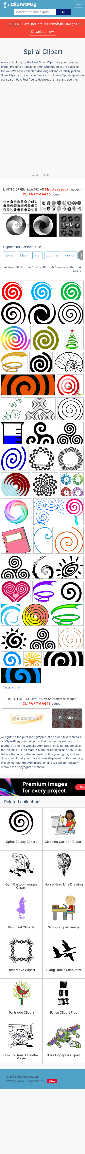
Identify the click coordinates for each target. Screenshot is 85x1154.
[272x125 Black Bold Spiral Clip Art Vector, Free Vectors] (63, 661)
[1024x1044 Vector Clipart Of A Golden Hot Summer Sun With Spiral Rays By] (32, 661)
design (70, 255)
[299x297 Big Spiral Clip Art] (70, 410)
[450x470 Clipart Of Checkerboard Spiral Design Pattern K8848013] (45, 486)
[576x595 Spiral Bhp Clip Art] (69, 542)
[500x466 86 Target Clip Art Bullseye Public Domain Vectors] (70, 387)
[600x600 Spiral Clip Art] (70, 314)
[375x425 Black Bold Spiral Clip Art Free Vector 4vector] (12, 435)
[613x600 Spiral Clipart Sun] (14, 640)
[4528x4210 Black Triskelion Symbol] (40, 435)
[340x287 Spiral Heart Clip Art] (15, 593)
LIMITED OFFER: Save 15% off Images (41, 189)
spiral (9, 255)
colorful (53, 255)
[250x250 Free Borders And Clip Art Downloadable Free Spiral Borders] (49, 514)
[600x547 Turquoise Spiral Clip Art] (11, 661)
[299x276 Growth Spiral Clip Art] (14, 364)
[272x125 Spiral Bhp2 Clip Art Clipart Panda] (28, 387)
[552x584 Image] (41, 364)
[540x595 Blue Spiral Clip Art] (13, 460)
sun (37, 255)
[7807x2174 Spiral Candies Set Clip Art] (42, 292)
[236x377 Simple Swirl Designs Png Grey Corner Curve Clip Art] (43, 542)
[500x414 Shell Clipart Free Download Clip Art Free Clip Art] (69, 364)
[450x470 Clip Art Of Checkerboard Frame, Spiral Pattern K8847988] (41, 460)
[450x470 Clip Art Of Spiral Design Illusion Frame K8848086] (70, 460)
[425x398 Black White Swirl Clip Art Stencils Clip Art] (69, 434)
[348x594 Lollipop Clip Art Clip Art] (74, 513)
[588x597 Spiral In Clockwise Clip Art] (45, 593)
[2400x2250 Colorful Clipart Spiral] (15, 340)
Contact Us (35, 1081)
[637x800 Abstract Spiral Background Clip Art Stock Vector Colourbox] (11, 410)
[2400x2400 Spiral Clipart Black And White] (71, 593)
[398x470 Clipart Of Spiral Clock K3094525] (71, 486)
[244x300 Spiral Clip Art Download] (43, 569)
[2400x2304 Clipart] (15, 486)
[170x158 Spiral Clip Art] (15, 569)
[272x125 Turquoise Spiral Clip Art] (21, 677)
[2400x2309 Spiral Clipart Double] (35, 616)
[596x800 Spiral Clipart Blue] (10, 616)
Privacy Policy (15, 1081)
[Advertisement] (42, 128)
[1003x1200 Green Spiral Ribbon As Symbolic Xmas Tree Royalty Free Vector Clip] (72, 339)
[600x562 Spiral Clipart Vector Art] (42, 640)
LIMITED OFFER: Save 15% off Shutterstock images (41, 699)
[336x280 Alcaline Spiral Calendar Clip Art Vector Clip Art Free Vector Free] (39, 411)
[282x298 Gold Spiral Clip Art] (46, 339)
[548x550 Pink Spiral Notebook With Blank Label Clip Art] (16, 542)
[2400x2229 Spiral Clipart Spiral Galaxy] (42, 315)
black (24, 255)
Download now (42, 32)
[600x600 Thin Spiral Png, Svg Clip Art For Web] (71, 640)
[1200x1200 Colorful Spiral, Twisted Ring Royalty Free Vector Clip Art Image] (16, 514)
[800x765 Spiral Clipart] (69, 569)
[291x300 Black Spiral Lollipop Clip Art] (13, 315)
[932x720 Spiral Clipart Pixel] (67, 616)
